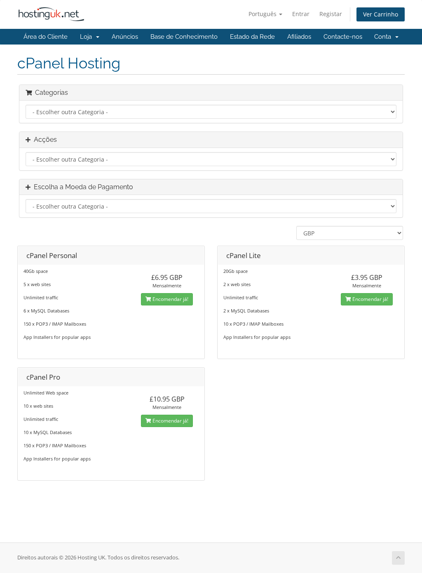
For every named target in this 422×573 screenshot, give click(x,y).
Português (263, 14)
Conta (384, 36)
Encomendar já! (169, 299)
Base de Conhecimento (184, 36)
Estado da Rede (252, 36)
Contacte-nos (343, 36)
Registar (330, 14)
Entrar (300, 14)
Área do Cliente (45, 36)
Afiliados (299, 36)
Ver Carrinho (380, 14)
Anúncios (125, 36)
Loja (87, 36)
